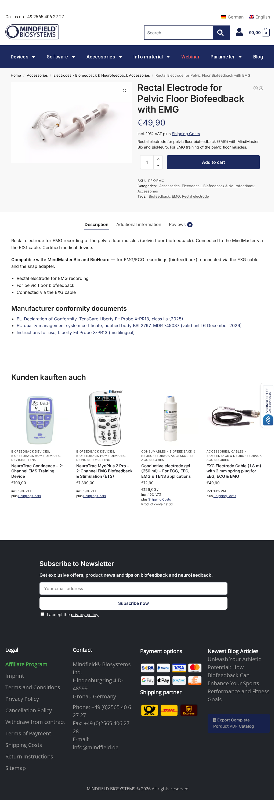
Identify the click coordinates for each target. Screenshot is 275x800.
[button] (259, 32)
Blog (258, 57)
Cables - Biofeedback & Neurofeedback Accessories (234, 456)
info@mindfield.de (95, 747)
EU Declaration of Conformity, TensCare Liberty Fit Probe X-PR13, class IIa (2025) (100, 318)
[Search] (221, 32)
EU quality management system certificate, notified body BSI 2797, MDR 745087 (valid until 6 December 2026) (129, 325)
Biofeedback (159, 196)
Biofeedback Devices (30, 451)
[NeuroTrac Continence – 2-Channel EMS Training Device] (39, 418)
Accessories (100, 57)
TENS (31, 460)
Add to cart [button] (40, 510)
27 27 (79, 715)
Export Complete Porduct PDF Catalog (233, 723)
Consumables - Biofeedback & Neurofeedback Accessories (168, 453)
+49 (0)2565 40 (109, 707)
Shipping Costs (186, 133)
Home (16, 75)
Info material (148, 57)
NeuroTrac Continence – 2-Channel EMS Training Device (37, 471)
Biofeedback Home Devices (35, 456)
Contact (82, 649)
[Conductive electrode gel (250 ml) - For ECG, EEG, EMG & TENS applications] (261, 88)
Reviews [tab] (180, 224)
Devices (19, 57)
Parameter (223, 57)
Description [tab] (96, 224)
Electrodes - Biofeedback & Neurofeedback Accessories (101, 75)
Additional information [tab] (138, 224)
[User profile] (239, 32)
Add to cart (213, 162)
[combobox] (178, 32)
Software (57, 57)
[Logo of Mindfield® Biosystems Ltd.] (32, 32)
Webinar (190, 57)
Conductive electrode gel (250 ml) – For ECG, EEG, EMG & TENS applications (166, 471)
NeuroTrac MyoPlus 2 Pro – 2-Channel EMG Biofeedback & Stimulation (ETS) (104, 471)
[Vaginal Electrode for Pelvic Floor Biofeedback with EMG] (255, 88)
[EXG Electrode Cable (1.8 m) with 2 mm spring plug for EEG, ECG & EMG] (235, 418)
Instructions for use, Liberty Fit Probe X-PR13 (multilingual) (76, 332)
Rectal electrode (195, 196)
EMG (176, 196)
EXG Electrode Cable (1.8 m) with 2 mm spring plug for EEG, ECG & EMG (234, 471)
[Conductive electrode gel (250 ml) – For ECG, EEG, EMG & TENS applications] (169, 418)
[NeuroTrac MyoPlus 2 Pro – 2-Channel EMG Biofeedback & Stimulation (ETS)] (104, 418)
